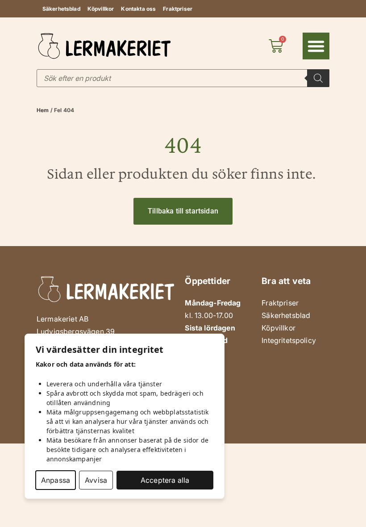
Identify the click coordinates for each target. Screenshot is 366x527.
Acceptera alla (165, 480)
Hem (43, 110)
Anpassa (55, 480)
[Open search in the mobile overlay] (183, 78)
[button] (316, 46)
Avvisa (96, 480)
